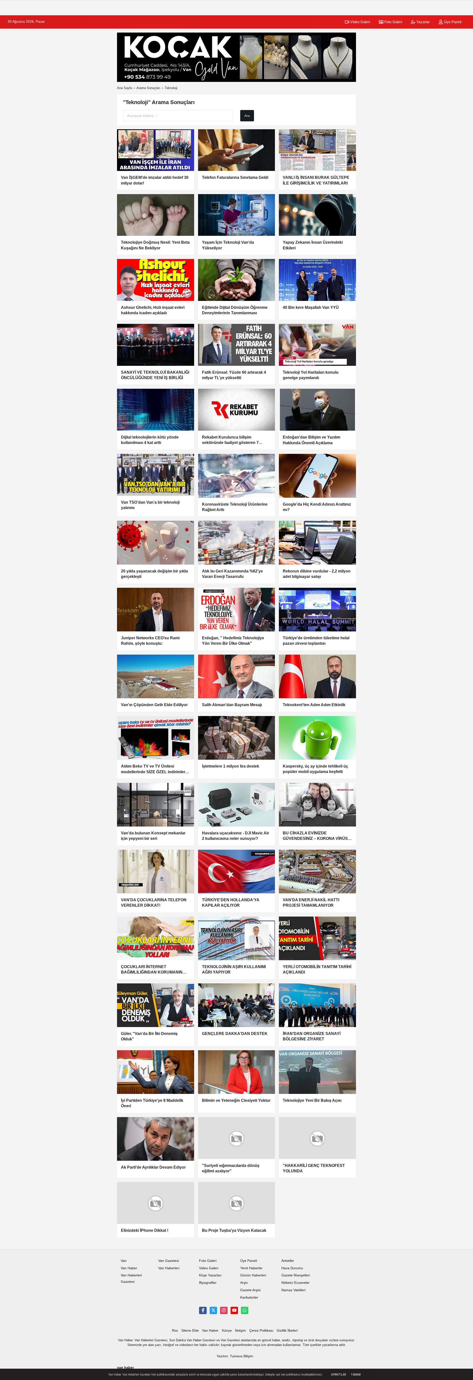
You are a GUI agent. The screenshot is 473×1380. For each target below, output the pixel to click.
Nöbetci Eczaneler (295, 1286)
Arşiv (244, 1286)
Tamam (356, 1374)
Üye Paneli (452, 22)
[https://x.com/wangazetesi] (213, 1314)
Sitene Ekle (190, 1334)
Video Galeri (359, 22)
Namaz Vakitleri (293, 1294)
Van (124, 1264)
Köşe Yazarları (210, 1279)
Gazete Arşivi (250, 1294)
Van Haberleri (168, 1271)
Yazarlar (422, 22)
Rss (175, 1334)
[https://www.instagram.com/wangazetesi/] (223, 1314)
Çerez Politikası (261, 1334)
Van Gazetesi (168, 1264)
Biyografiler (208, 1286)
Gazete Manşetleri (295, 1279)
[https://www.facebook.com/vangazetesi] (202, 1314)
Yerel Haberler (251, 1271)
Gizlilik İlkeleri (287, 1334)
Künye (227, 1334)
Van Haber (129, 1271)
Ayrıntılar (338, 1374)
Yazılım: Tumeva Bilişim (235, 1360)
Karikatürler (249, 1301)
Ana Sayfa (124, 88)
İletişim (240, 1334)
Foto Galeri (392, 22)
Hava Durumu (292, 1271)
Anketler (287, 1264)
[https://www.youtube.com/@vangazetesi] (234, 1314)
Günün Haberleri (253, 1279)
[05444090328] (244, 1314)
